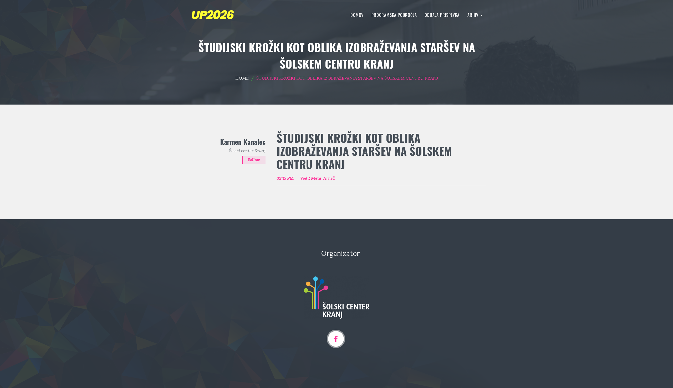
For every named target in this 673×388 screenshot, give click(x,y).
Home (242, 78)
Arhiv (473, 15)
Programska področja (394, 15)
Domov (357, 15)
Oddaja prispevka (442, 15)
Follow (254, 159)
